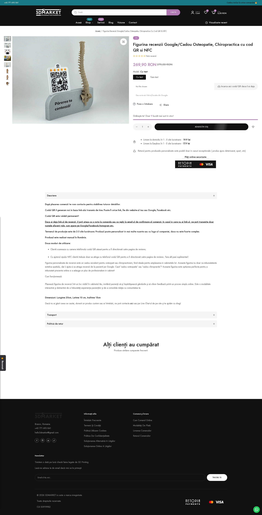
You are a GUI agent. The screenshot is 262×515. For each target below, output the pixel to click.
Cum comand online (142, 420)
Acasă (97, 31)
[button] (253, 126)
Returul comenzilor (142, 435)
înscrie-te (217, 477)
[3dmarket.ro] (48, 12)
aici (131, 303)
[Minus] (136, 127)
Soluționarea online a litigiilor (98, 446)
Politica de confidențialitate (96, 435)
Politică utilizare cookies (95, 430)
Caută (173, 12)
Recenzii (2, 365)
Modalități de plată (142, 425)
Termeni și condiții (92, 425)
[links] (37, 440)
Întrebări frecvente (92, 420)
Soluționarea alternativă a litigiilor (99, 441)
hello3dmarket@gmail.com (47, 432)
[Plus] (148, 127)
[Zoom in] (123, 41)
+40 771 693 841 (43, 428)
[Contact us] (256, 509)
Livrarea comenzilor (142, 430)
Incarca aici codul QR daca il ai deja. (238, 86)
